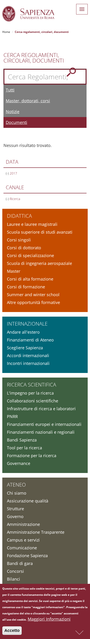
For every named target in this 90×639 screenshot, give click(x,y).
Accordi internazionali (28, 355)
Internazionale (27, 323)
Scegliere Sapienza (25, 347)
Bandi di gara (20, 563)
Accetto (12, 630)
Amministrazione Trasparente (35, 532)
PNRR (12, 416)
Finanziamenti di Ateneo (30, 340)
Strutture (15, 508)
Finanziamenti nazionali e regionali (41, 432)
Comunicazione (22, 547)
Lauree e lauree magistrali (32, 224)
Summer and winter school (33, 294)
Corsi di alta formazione (30, 279)
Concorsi (15, 571)
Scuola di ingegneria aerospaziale (39, 263)
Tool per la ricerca (24, 447)
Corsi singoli (19, 240)
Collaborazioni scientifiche (32, 401)
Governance (18, 463)
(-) (8, 173)
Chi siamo (16, 493)
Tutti (10, 90)
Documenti (16, 122)
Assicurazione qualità (27, 501)
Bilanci (13, 579)
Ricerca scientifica (31, 384)
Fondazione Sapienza (27, 555)
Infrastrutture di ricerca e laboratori (41, 408)
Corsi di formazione (26, 286)
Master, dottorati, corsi (28, 100)
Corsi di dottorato (24, 247)
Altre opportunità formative (33, 302)
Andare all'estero (23, 332)
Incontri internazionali (28, 363)
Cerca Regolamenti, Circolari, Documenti (33, 57)
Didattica (19, 215)
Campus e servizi (23, 540)
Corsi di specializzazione (30, 255)
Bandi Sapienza (22, 440)
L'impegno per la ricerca (30, 393)
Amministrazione (23, 524)
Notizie (12, 111)
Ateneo (16, 484)
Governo (15, 516)
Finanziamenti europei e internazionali (44, 424)
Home (6, 32)
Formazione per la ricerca (31, 455)
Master (13, 271)
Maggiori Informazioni (49, 619)
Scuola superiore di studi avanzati (39, 232)
